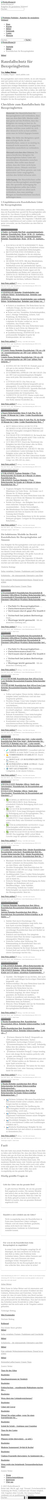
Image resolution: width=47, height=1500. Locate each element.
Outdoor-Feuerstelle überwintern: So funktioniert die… (22, 1456)
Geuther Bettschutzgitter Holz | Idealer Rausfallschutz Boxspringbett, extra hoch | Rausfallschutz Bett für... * (22, 855)
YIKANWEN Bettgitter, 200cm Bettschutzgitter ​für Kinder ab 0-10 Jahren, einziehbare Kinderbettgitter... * (22, 971)
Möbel (8, 29)
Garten (8, 33)
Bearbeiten (5, 1375)
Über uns (9, 1482)
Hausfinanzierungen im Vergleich (14, 1379)
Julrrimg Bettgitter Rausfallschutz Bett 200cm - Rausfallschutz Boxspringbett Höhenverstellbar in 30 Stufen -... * (22, 914)
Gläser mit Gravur (8, 1407)
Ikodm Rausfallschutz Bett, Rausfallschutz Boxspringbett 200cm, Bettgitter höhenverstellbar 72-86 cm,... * (23, 1030)
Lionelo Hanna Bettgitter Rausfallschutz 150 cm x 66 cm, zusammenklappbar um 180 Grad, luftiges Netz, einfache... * (22, 359)
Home (8, 1475)
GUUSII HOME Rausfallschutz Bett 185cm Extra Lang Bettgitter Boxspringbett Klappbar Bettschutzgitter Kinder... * (23, 687)
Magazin (9, 35)
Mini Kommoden (8, 1315)
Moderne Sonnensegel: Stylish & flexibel (17, 1447)
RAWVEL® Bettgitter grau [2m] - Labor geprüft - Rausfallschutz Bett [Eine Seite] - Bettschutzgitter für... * (23, 744)
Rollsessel (5, 1323)
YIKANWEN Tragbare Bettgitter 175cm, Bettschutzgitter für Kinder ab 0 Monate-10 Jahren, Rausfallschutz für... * (21, 482)
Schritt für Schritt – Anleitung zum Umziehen (19, 1426)
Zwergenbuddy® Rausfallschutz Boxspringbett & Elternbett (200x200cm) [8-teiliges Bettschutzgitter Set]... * (23, 642)
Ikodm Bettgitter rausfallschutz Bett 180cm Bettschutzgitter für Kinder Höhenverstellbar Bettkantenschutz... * (18, 1092)
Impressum (10, 1480)
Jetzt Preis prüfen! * (9, 283)
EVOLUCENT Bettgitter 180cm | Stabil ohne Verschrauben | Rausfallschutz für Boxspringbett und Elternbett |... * (22, 793)
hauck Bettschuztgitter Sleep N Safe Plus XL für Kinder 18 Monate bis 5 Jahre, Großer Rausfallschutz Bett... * (23, 421)
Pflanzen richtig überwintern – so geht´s (16, 1439)
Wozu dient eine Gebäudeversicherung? (16, 1398)
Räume (9, 26)
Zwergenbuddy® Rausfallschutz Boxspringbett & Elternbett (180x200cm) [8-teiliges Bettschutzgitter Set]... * (23, 599)
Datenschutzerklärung (14, 1477)
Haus (8, 24)
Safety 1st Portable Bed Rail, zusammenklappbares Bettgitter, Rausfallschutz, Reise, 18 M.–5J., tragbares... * (23, 238)
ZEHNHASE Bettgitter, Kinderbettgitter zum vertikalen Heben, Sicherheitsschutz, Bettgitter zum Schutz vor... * (23, 300)
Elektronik (10, 31)
